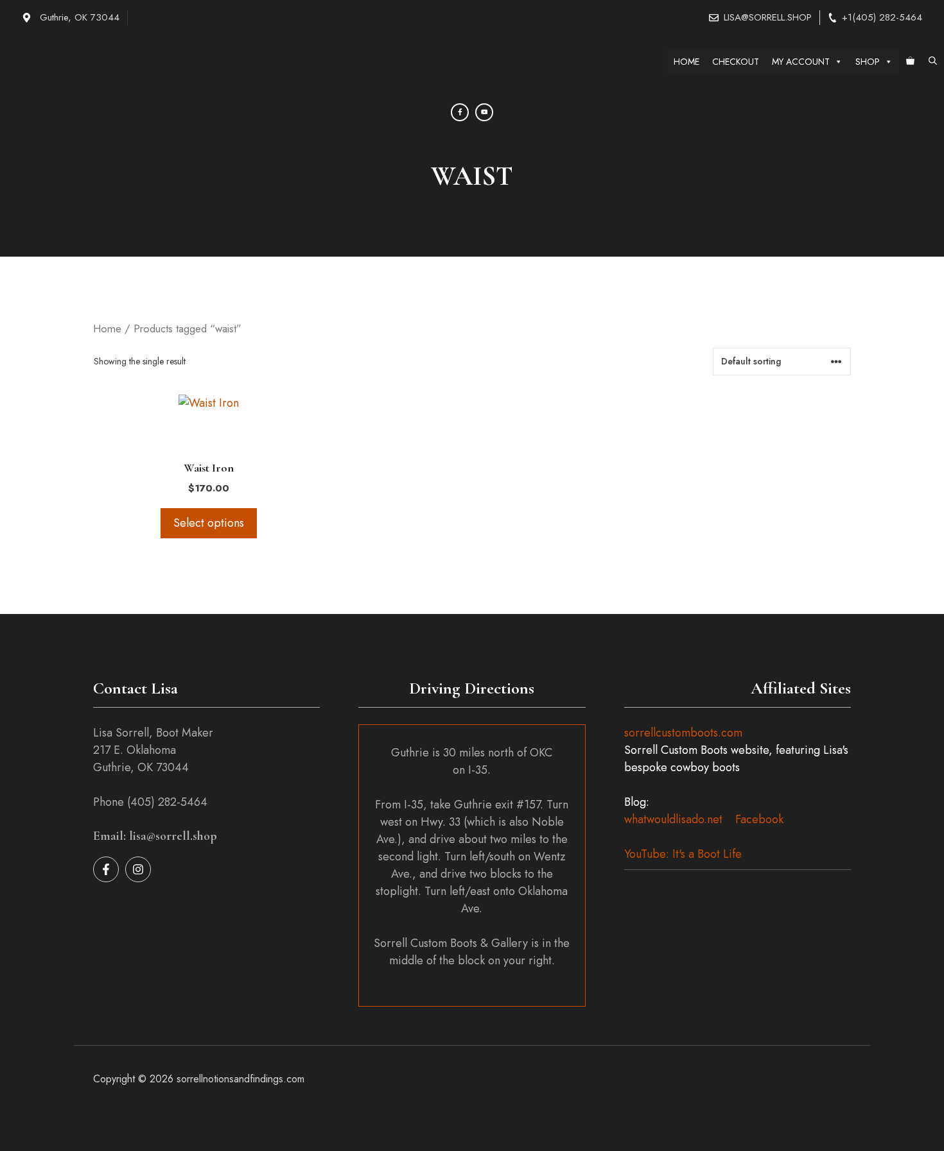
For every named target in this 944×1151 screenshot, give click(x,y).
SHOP (867, 61)
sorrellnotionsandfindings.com (240, 1078)
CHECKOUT (735, 61)
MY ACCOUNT (801, 61)
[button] (933, 61)
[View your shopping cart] (910, 61)
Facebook (759, 819)
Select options (208, 523)
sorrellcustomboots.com (683, 732)
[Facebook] (460, 112)
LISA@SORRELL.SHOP (768, 17)
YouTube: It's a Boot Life (683, 854)
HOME (686, 61)
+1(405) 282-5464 (882, 17)
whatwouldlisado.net (673, 819)
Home (107, 328)
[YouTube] (484, 112)
